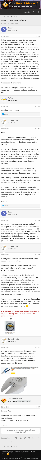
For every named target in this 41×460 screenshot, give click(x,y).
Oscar (5, 23)
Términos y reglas (7, 452)
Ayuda (33, 452)
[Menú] (3, 12)
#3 (39, 129)
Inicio (3, 454)
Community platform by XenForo (20, 458)
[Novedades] (34, 12)
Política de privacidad (22, 452)
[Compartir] (36, 36)
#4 (39, 220)
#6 (39, 347)
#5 (39, 255)
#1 (39, 36)
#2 (39, 106)
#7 (39, 407)
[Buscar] (38, 12)
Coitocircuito (13, 120)
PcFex (10, 98)
